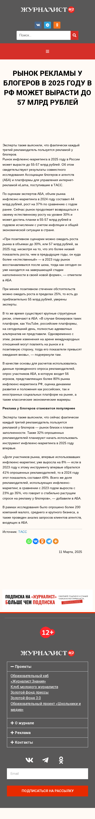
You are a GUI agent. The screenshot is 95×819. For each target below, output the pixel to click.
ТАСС (22, 532)
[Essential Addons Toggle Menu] (47, 51)
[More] (56, 541)
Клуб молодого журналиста (34, 687)
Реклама (23, 733)
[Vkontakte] (36, 541)
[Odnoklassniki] (56, 25)
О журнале (24, 723)
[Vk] (38, 25)
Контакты (24, 742)
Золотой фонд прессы (30, 692)
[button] (47, 666)
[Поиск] (74, 35)
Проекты (23, 666)
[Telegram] (47, 25)
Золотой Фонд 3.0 (26, 698)
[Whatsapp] (29, 541)
